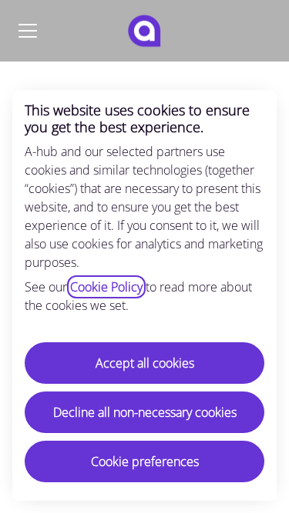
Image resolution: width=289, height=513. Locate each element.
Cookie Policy (106, 286)
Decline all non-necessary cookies (145, 412)
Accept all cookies (145, 363)
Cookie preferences (145, 461)
